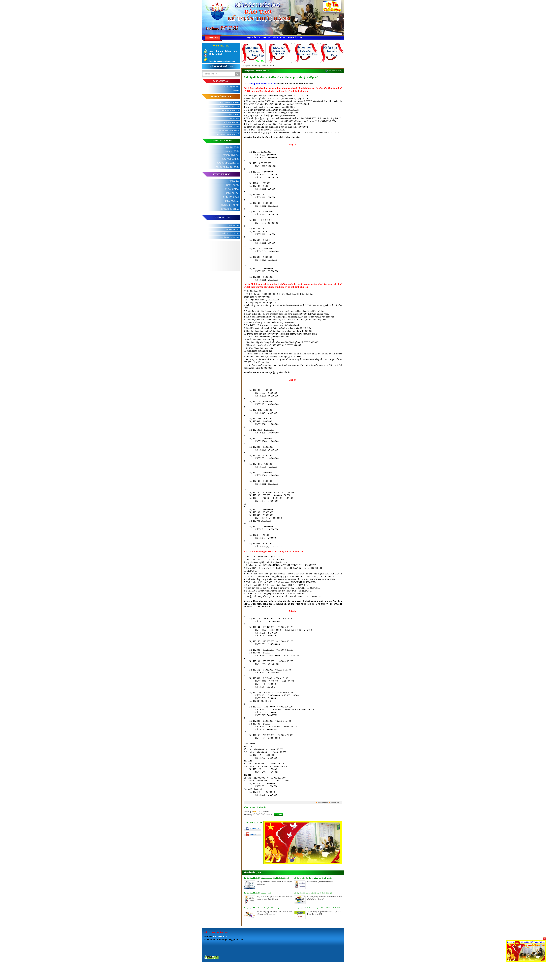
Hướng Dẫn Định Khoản (230, 159)
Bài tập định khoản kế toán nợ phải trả (258, 893)
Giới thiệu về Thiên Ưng (221, 67)
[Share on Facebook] (252, 828)
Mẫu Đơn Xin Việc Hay (230, 233)
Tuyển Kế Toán (233, 225)
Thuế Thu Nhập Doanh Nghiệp (228, 130)
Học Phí (236, 91)
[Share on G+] (252, 834)
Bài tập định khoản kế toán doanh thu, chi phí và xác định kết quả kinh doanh (266, 878)
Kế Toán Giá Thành (232, 189)
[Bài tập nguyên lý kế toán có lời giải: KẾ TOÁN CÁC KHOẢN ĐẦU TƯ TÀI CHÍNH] (299, 918)
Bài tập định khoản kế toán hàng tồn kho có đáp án (263, 908)
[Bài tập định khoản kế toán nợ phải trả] (249, 903)
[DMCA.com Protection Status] (211, 958)
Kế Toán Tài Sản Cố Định (230, 209)
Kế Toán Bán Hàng (232, 193)
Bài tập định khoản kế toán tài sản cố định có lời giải (313, 893)
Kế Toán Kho (234, 181)
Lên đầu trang (335, 802)
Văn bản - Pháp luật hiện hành (228, 102)
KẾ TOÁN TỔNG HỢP (221, 174)
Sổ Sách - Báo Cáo (232, 185)
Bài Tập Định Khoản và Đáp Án (263, 66)
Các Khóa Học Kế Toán (231, 87)
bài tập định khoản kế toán (262, 83)
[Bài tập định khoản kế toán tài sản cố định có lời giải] (299, 903)
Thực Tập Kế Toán (232, 147)
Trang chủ (246, 66)
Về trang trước (323, 802)
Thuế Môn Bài (234, 118)
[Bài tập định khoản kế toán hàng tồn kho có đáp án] (249, 918)
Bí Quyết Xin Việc (232, 229)
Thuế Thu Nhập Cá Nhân (230, 126)
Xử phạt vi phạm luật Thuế (230, 110)
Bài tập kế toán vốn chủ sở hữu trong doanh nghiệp (313, 878)
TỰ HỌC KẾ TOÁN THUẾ (221, 97)
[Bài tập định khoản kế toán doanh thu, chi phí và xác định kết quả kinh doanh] (249, 888)
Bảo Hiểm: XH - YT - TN (230, 205)
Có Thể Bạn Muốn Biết (231, 155)
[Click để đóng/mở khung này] (544, 938)
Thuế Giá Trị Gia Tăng (231, 122)
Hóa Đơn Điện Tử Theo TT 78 (228, 106)
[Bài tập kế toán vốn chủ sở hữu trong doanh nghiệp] (299, 888)
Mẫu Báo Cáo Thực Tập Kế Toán (227, 167)
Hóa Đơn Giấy (234, 114)
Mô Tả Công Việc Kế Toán (229, 237)
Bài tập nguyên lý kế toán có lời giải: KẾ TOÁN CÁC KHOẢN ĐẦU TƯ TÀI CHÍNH (317, 908)
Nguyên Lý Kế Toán (232, 151)
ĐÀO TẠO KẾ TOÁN (221, 81)
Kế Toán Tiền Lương (232, 201)
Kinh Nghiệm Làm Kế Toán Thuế (227, 134)
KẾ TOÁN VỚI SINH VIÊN (221, 141)
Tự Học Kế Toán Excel (231, 197)
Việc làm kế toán (221, 217)
